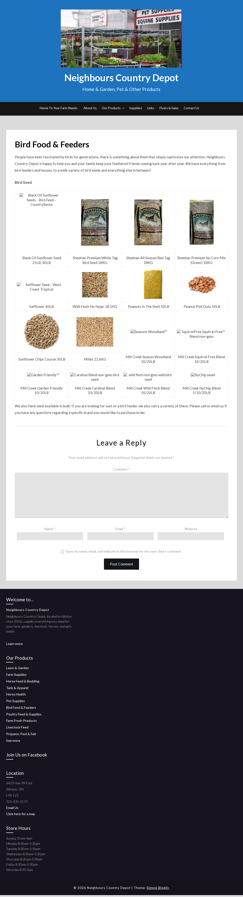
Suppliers (135, 108)
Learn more (14, 644)
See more (13, 740)
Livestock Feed (17, 727)
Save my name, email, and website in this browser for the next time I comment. (124, 551)
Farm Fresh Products (21, 721)
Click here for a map (20, 814)
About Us (90, 108)
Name (49, 529)
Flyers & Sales (168, 108)
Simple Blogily (158, 888)
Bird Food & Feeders (21, 707)
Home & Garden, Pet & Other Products (121, 89)
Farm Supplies (16, 674)
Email (120, 529)
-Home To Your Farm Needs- (58, 108)
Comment (121, 469)
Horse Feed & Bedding (22, 681)
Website (191, 529)
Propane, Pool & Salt (21, 734)
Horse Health (16, 694)
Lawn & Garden (17, 668)
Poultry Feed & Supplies (24, 714)
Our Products (111, 108)
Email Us (12, 808)
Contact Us (191, 108)
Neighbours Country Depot (121, 77)
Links (150, 108)
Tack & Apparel (17, 688)
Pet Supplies (15, 701)
